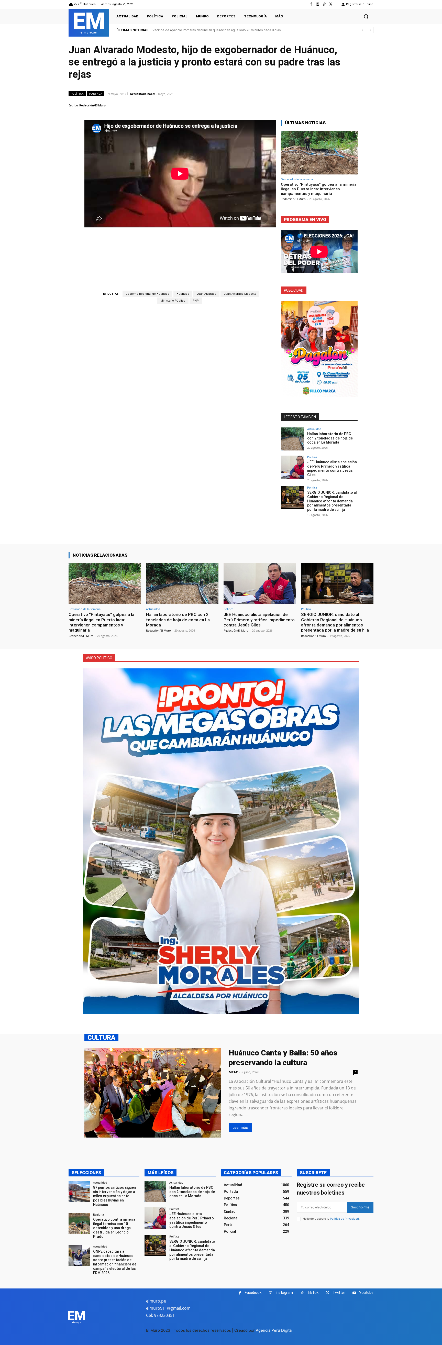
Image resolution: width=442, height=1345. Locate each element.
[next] (370, 30)
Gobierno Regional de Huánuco (147, 293)
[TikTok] (324, 4)
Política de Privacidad (344, 1218)
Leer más (240, 1128)
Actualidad (314, 428)
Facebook (253, 1292)
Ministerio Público (172, 300)
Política (77, 93)
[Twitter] (330, 4)
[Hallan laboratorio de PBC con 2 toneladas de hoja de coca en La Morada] (292, 438)
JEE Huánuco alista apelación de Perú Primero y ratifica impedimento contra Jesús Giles (332, 468)
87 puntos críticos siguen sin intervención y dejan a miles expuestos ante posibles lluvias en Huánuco (114, 1196)
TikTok (312, 1292)
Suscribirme (360, 1207)
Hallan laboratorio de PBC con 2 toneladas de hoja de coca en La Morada (330, 438)
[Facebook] (311, 4)
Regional (99, 1214)
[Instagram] (317, 4)
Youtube (366, 1292)
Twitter (339, 1292)
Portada (95, 93)
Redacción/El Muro (92, 105)
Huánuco (182, 293)
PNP (196, 300)
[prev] (362, 30)
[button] (366, 16)
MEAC (233, 1072)
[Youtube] (354, 1292)
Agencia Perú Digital (274, 1330)
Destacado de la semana (297, 179)
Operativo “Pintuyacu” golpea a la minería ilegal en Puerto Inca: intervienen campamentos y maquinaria (227, 30)
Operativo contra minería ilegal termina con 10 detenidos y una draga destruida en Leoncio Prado (114, 1228)
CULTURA (101, 1037)
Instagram (284, 1292)
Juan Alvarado (206, 293)
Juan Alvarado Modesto (240, 293)
